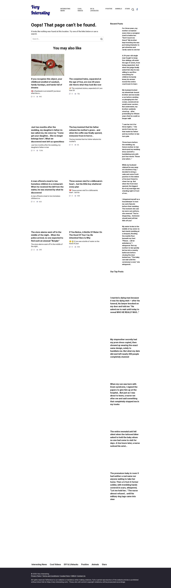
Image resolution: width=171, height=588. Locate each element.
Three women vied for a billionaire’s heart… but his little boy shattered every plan (85, 184)
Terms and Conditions (50, 576)
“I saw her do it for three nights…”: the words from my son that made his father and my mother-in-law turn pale (130, 130)
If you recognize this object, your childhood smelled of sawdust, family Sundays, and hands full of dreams (46, 83)
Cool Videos (55, 564)
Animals (118, 9)
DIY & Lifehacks (71, 564)
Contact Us (81, 576)
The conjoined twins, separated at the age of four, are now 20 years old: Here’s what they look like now (85, 82)
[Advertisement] (125, 539)
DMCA (73, 576)
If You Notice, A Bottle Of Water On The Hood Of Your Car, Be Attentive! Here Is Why (85, 235)
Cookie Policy (65, 576)
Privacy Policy (36, 576)
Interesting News (39, 564)
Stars (127, 9)
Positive (108, 9)
